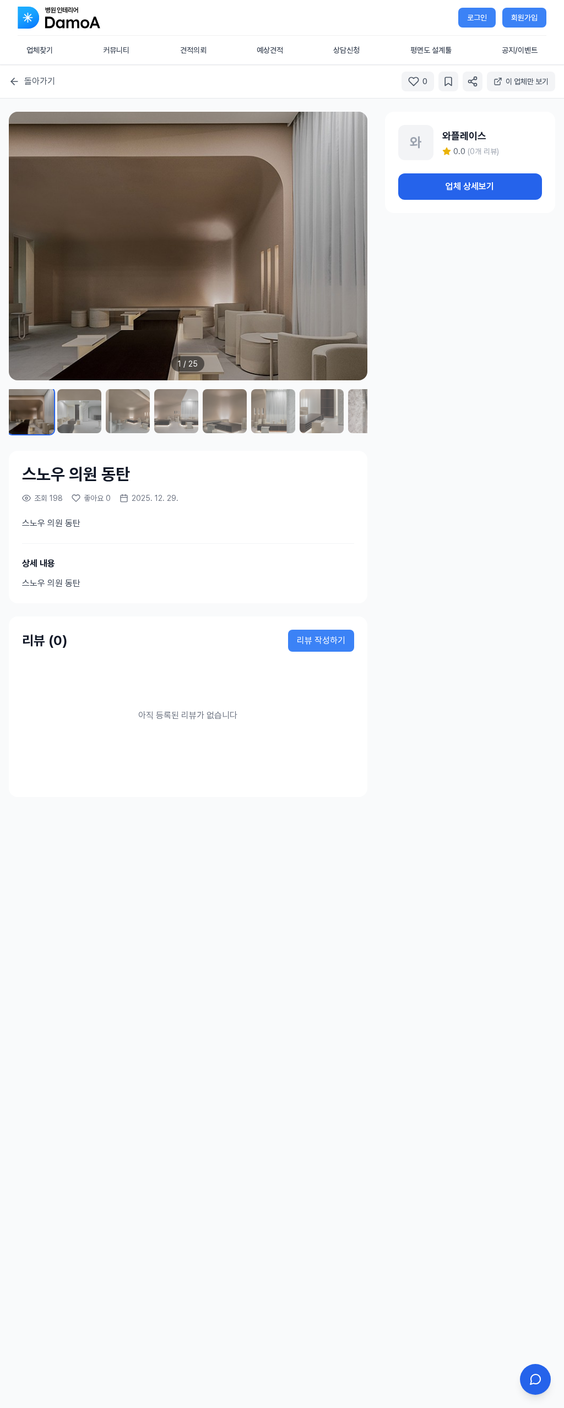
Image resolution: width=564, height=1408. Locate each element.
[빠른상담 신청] (535, 1379)
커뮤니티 (116, 50)
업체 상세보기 (470, 186)
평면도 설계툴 (431, 50)
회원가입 (524, 17)
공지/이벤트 (520, 50)
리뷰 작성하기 (321, 640)
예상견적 (270, 50)
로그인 (477, 17)
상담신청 (346, 50)
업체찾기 (39, 50)
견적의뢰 (193, 50)
